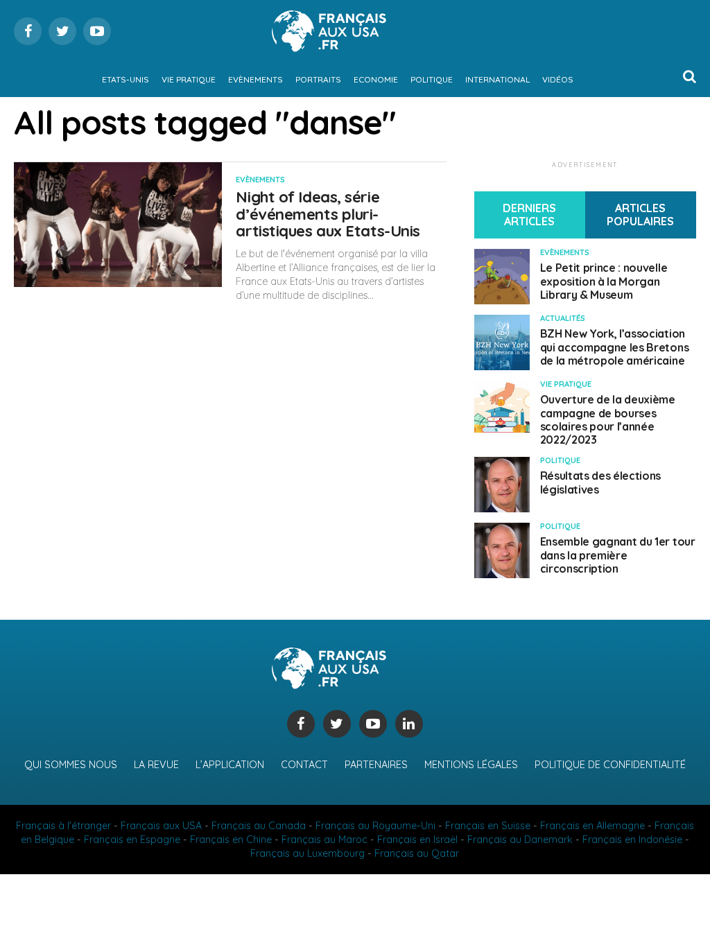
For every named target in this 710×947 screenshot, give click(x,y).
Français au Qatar (416, 853)
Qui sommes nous (70, 764)
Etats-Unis (125, 79)
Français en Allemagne (592, 825)
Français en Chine (231, 839)
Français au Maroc (324, 839)
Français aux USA (161, 825)
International (497, 79)
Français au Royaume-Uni (375, 825)
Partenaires (376, 764)
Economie (376, 79)
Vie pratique (189, 79)
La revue (156, 764)
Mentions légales (471, 764)
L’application (230, 764)
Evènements (255, 79)
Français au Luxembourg (307, 853)
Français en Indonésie (632, 839)
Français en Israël (417, 839)
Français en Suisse (487, 825)
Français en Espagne (132, 839)
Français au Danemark (520, 839)
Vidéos (557, 79)
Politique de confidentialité (610, 764)
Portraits (318, 79)
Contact (304, 764)
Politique (431, 79)
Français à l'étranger (63, 825)
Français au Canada (258, 825)
